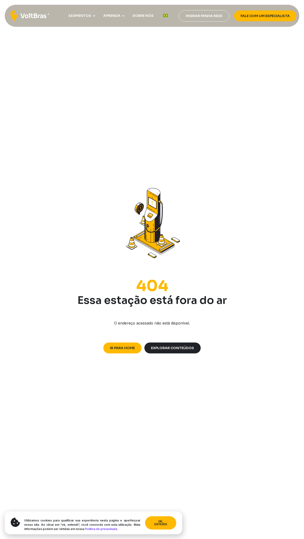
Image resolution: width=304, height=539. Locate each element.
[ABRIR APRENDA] (123, 15)
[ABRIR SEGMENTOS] (94, 15)
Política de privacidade (101, 529)
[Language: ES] (165, 15)
